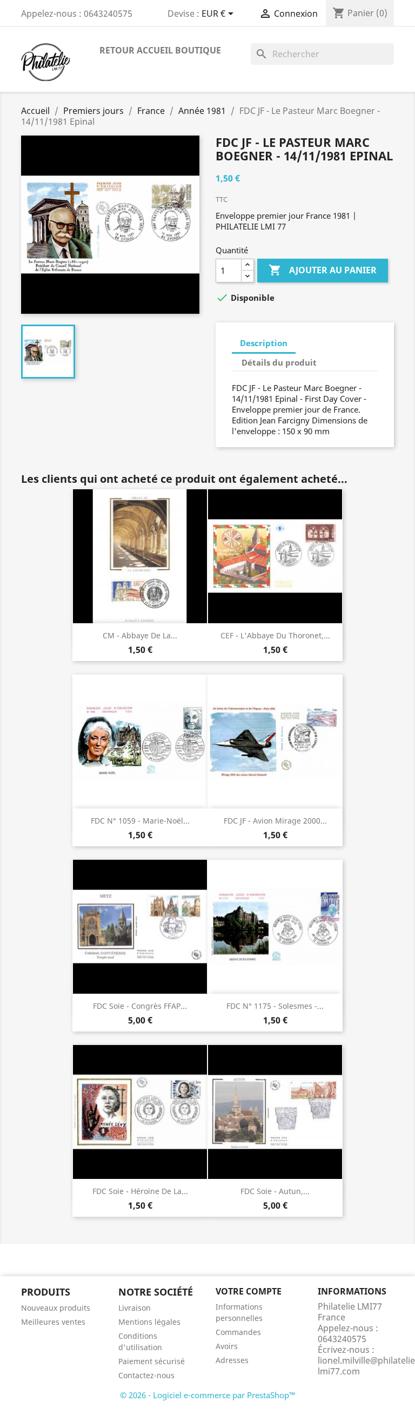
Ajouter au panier (323, 270)
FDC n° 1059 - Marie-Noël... (140, 820)
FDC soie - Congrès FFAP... (140, 1006)
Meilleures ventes (53, 1322)
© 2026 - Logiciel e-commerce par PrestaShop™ (208, 1395)
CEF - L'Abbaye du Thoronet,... (275, 635)
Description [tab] (263, 343)
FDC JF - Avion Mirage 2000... (275, 820)
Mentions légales (149, 1322)
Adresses (232, 1360)
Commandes (238, 1332)
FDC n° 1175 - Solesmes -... (275, 1006)
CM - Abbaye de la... (140, 635)
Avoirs (227, 1346)
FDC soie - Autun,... (275, 1191)
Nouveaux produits (55, 1308)
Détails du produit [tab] (279, 362)
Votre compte (249, 1291)
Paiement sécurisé (151, 1361)
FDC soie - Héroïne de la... (140, 1191)
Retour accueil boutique (160, 50)
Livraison (134, 1308)
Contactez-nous (146, 1375)
